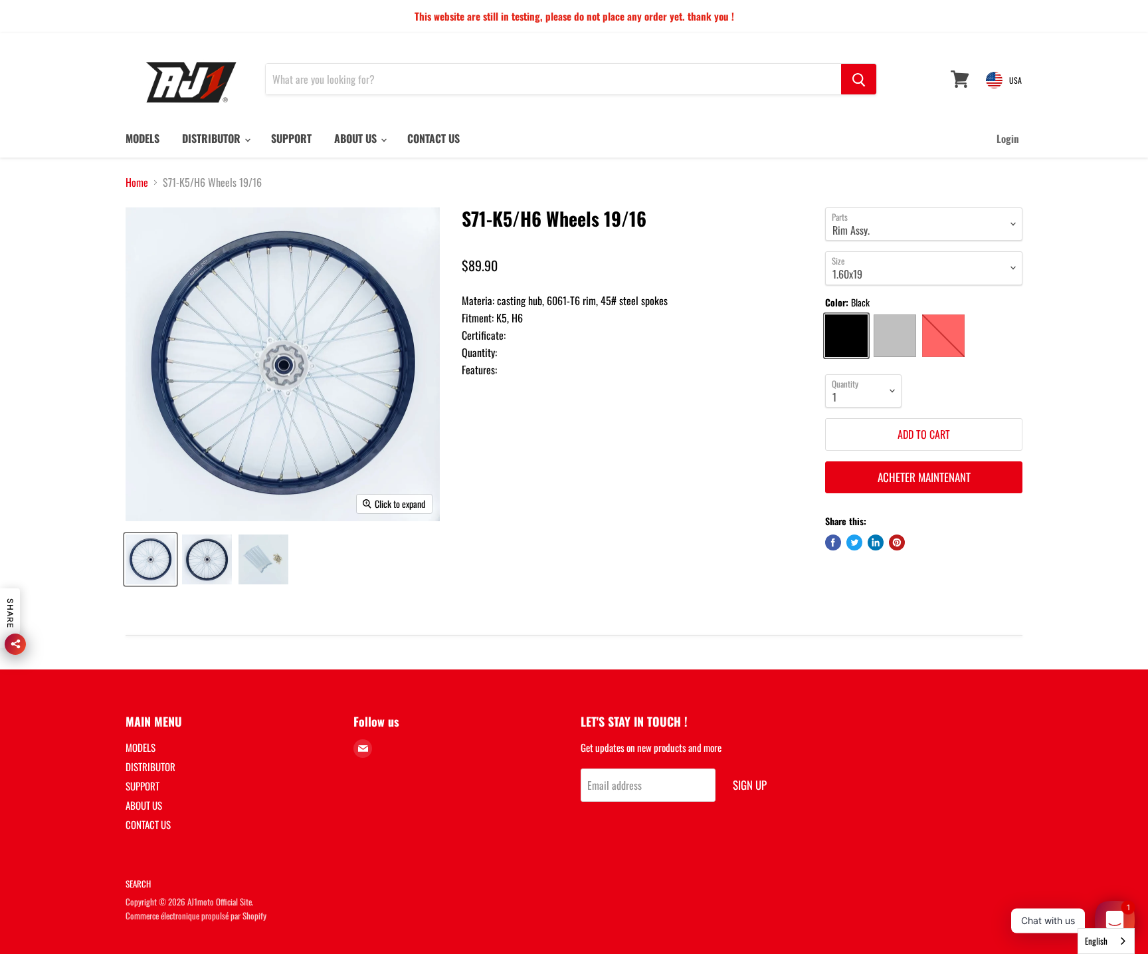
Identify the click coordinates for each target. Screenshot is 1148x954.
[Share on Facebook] (833, 542)
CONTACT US (433, 138)
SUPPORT (291, 138)
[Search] (858, 79)
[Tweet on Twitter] (854, 542)
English (1096, 940)
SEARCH (138, 883)
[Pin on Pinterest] (897, 542)
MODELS (142, 138)
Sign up (750, 784)
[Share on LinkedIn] (876, 542)
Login (1008, 138)
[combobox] (1106, 941)
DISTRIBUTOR (212, 138)
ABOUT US (356, 138)
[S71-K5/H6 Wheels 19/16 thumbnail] (150, 559)
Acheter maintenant (924, 477)
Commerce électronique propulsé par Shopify (196, 915)
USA (1015, 80)
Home (137, 182)
